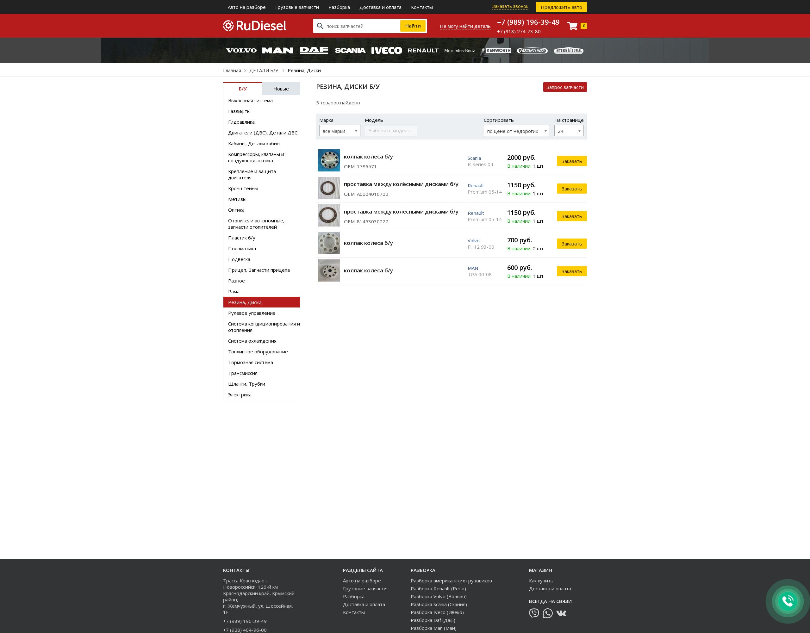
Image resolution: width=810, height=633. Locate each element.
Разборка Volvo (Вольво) (439, 596)
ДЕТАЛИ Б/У (264, 70)
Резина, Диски (244, 302)
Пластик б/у (241, 237)
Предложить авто (561, 7)
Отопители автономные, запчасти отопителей (256, 223)
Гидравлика (241, 122)
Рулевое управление (252, 313)
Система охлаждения (252, 341)
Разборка (339, 7)
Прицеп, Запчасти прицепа (259, 270)
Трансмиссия (243, 373)
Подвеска (239, 259)
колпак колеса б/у (368, 156)
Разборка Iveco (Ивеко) (437, 612)
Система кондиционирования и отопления (264, 326)
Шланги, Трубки (246, 384)
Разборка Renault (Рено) (438, 588)
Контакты (422, 7)
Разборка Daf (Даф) (433, 620)
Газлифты (239, 111)
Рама (234, 291)
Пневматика (242, 248)
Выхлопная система (250, 100)
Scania (474, 158)
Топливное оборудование (258, 351)
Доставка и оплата (380, 7)
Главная (232, 70)
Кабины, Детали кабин (254, 143)
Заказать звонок (510, 6)
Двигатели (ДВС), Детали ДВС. (263, 132)
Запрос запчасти (565, 87)
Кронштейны (243, 188)
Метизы (237, 199)
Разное (236, 280)
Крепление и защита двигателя (252, 174)
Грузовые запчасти (297, 7)
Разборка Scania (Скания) (439, 604)
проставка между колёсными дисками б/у (401, 184)
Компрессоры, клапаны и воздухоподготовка (256, 157)
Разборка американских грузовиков (451, 580)
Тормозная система (250, 362)
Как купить (541, 580)
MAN (473, 268)
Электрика (240, 394)
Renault (476, 185)
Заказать (572, 161)
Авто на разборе (247, 7)
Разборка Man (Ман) (434, 628)
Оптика (236, 210)
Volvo (474, 240)
